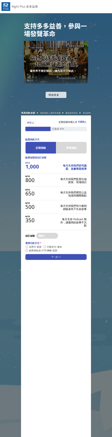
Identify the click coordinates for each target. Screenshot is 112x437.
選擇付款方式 (33, 243)
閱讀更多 (54, 94)
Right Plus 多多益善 (25, 6)
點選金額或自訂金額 (35, 157)
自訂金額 (30, 235)
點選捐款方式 (32, 139)
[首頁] (5, 6)
